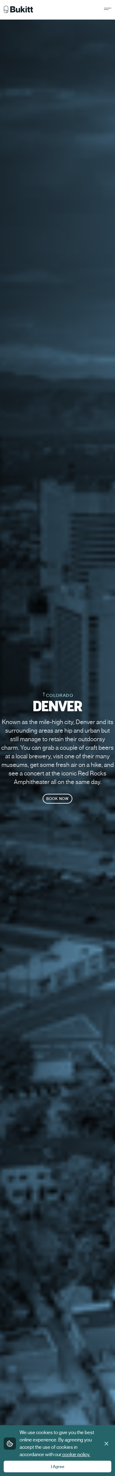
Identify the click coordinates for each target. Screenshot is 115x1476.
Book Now (57, 798)
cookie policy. (76, 1455)
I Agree (57, 1466)
